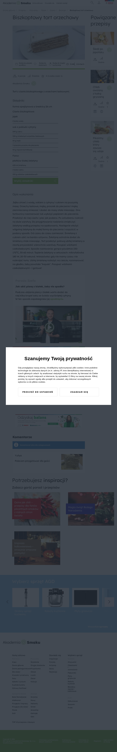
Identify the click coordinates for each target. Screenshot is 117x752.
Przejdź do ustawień (37, 392)
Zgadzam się (79, 392)
